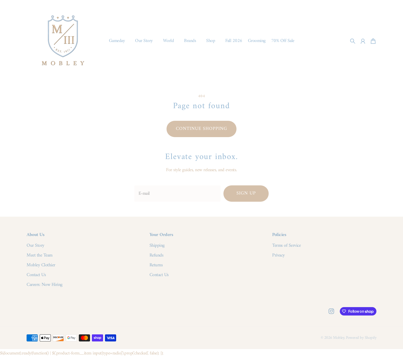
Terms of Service (286, 245)
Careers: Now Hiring (45, 284)
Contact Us (36, 275)
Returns (156, 265)
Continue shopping (201, 129)
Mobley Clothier (41, 265)
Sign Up (246, 193)
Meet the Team (39, 255)
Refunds (156, 255)
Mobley (338, 337)
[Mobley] (63, 41)
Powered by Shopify (361, 337)
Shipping (157, 245)
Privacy (278, 255)
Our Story (35, 245)
